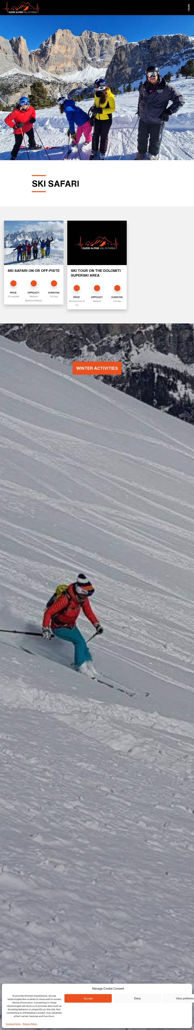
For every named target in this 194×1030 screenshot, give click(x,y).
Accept (88, 998)
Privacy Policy (30, 1024)
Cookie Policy (13, 1024)
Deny (137, 998)
